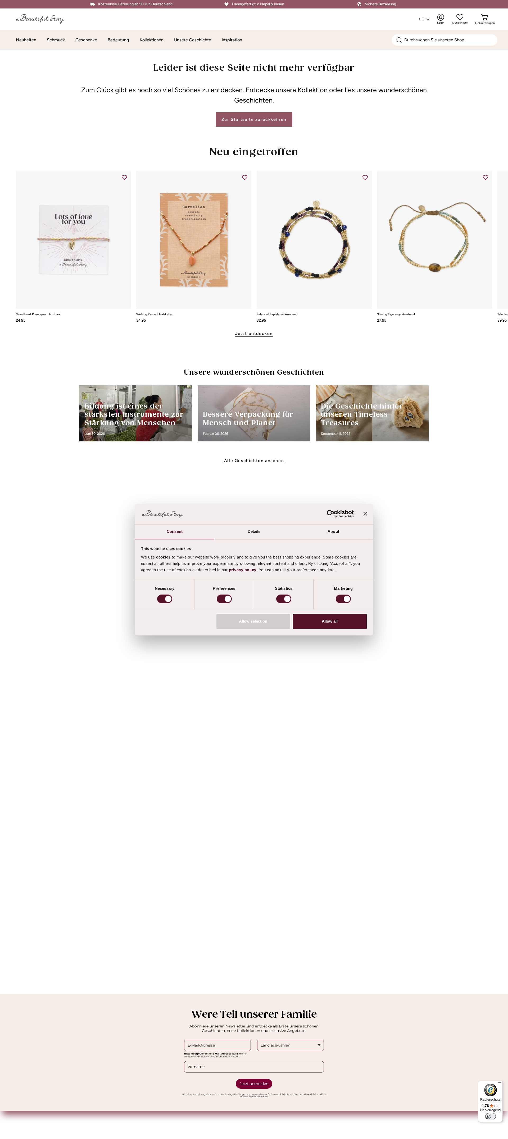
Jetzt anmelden (254, 1083)
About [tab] (333, 531)
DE (421, 19)
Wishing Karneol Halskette (154, 314)
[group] (254, 246)
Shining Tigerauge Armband (396, 314)
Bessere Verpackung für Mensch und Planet (248, 419)
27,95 (381, 320)
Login (444, 19)
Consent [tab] (175, 531)
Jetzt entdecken (254, 333)
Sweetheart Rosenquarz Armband (38, 314)
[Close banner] (365, 514)
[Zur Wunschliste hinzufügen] (124, 177)
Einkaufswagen (485, 19)
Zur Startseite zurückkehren (254, 119)
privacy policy (242, 570)
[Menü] (499, 1084)
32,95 (261, 320)
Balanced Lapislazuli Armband (277, 314)
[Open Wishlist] (459, 17)
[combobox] (444, 40)
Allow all (330, 621)
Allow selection (253, 621)
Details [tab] (254, 531)
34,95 (141, 320)
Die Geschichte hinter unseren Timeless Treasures (362, 414)
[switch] (224, 599)
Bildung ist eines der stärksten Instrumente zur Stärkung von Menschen (134, 414)
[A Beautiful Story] (43, 19)
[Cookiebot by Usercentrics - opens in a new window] (330, 514)
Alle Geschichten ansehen (254, 460)
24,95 (20, 320)
